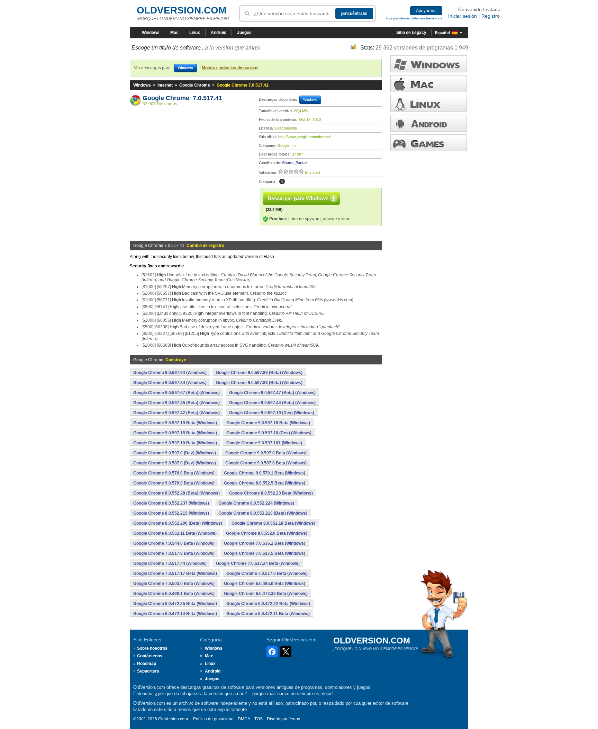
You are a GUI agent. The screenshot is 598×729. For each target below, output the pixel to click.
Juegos (244, 32)
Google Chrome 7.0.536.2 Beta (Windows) (264, 543)
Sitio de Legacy (411, 32)
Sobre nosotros (152, 648)
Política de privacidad (213, 719)
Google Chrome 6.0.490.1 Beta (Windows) (174, 593)
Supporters (148, 671)
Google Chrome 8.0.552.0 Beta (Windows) (266, 533)
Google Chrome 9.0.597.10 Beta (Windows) (175, 443)
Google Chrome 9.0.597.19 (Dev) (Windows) (271, 412)
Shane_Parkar (294, 163)
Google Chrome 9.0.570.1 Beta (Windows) (264, 473)
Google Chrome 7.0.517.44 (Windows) (170, 563)
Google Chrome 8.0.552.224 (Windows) (256, 503)
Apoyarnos (426, 10)
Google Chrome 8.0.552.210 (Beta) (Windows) (262, 513)
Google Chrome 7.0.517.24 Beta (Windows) (258, 563)
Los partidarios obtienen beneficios (414, 18)
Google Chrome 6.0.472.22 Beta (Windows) (268, 603)
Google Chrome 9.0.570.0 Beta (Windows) (174, 483)
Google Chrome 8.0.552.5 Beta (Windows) (264, 483)
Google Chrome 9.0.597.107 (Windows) (264, 443)
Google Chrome (194, 85)
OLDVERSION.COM (181, 10)
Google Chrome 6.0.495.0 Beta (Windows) (264, 583)
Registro (490, 16)
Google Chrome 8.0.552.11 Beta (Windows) (175, 533)
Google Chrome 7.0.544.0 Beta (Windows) (174, 543)
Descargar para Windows (298, 198)
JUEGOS (428, 142)
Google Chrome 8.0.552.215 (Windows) (171, 513)
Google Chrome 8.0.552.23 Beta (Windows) (271, 493)
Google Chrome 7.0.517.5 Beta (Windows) (264, 553)
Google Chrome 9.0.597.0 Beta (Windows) (266, 453)
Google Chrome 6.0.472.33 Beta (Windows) (266, 593)
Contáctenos (149, 656)
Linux (194, 32)
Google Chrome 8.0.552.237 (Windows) (171, 503)
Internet (165, 85)
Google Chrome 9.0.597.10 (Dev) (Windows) (268, 432)
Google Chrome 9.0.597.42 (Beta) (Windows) (176, 412)
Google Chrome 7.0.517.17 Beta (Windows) (175, 573)
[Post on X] (282, 181)
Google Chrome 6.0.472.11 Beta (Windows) (268, 613)
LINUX (428, 103)
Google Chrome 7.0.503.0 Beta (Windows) (174, 583)
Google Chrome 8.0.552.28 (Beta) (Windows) (176, 493)
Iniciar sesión (462, 16)
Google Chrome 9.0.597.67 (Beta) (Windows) (176, 392)
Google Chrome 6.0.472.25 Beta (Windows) (175, 603)
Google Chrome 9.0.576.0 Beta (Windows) (174, 473)
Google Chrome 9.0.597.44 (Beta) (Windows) (272, 402)
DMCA (244, 719)
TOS (258, 719)
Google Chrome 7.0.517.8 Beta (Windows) (174, 553)
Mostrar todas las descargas (230, 67)
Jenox (294, 719)
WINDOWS (428, 63)
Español (442, 32)
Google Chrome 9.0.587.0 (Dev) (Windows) (174, 463)
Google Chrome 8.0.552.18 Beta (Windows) (273, 523)
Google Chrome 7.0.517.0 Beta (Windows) (267, 573)
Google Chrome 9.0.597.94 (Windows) (170, 372)
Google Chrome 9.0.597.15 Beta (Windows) (175, 432)
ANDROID (428, 123)
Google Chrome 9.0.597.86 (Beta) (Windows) (259, 372)
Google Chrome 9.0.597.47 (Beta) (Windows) (272, 392)
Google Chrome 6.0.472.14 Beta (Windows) (175, 613)
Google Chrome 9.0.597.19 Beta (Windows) (175, 422)
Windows (151, 32)
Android (218, 32)
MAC (428, 83)
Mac (174, 32)
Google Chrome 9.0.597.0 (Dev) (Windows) (174, 453)
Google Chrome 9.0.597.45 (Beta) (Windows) (176, 402)
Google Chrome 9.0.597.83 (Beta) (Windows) (259, 382)
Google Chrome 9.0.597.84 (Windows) (170, 382)
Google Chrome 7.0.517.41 (182, 98)
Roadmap (146, 663)
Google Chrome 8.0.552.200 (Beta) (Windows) (177, 523)
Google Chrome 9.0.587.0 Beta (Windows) (266, 463)
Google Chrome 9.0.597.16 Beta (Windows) (268, 422)
